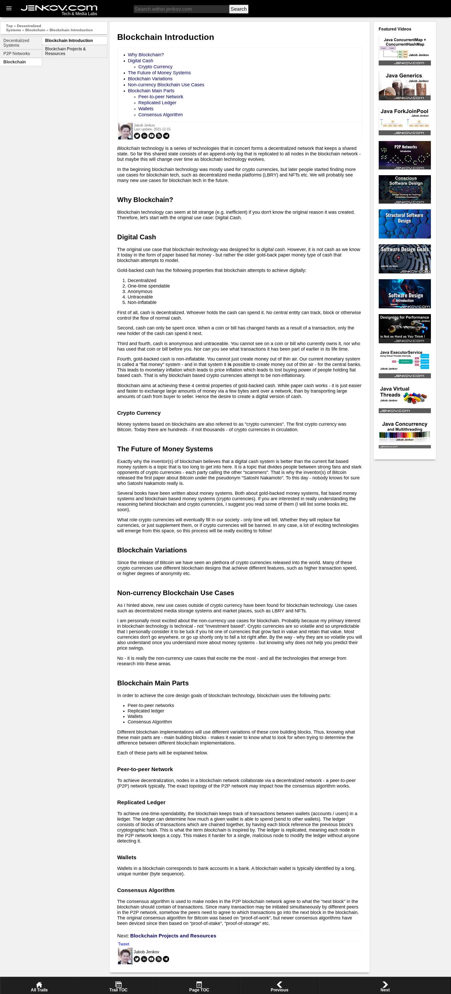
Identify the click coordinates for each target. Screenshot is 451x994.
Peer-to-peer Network (160, 96)
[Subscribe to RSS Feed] (159, 138)
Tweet (123, 944)
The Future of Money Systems (159, 72)
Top (9, 26)
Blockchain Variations (150, 78)
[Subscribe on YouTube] (152, 138)
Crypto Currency (155, 66)
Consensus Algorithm (160, 114)
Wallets (145, 108)
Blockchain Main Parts (151, 90)
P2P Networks (16, 53)
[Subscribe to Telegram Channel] (166, 138)
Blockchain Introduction (71, 30)
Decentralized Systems (16, 42)
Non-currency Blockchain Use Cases (166, 84)
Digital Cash (140, 60)
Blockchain (35, 30)
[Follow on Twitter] (137, 138)
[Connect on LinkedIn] (144, 138)
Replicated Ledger (157, 102)
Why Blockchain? (146, 54)
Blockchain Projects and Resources (173, 935)
